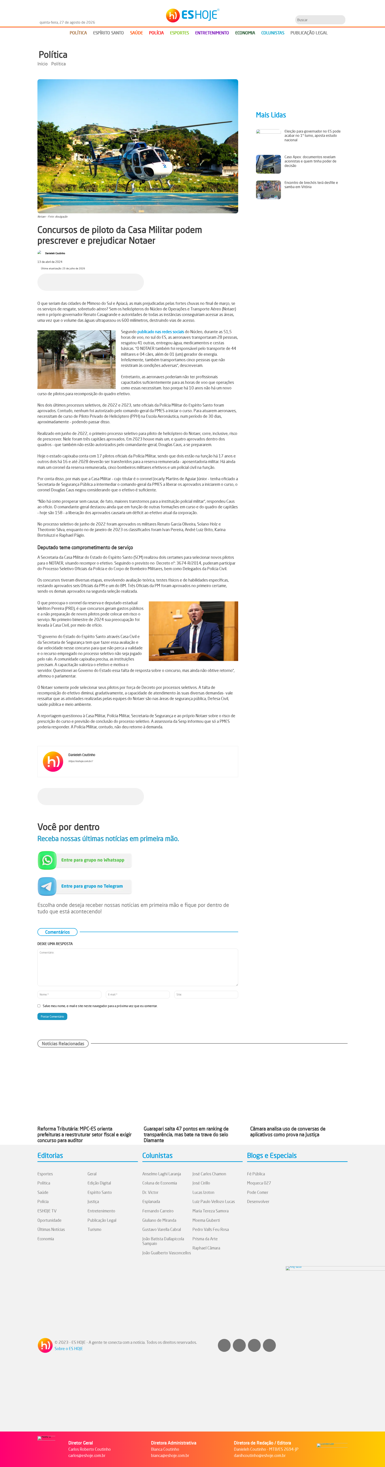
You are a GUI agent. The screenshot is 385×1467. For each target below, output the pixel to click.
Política (53, 54)
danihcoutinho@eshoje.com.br (260, 1455)
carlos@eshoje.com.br (86, 1455)
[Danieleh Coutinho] (41, 253)
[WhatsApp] (108, 281)
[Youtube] (254, 1345)
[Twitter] (269, 1345)
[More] (139, 281)
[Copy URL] (129, 281)
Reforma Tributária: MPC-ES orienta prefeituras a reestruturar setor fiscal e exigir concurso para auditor (84, 1134)
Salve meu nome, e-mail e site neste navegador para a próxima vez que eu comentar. (100, 1006)
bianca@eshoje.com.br (170, 1455)
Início (42, 63)
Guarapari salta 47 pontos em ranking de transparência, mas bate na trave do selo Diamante (186, 1134)
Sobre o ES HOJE (69, 1348)
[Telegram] (118, 281)
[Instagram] (76, 768)
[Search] (341, 19)
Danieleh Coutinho (55, 253)
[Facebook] (88, 281)
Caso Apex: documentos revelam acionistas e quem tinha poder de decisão (310, 161)
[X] (98, 281)
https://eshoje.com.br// (80, 761)
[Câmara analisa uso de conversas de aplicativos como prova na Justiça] (299, 1086)
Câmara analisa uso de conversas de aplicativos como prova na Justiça (288, 1131)
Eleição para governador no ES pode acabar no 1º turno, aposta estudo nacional (313, 135)
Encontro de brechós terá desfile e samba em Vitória (311, 184)
